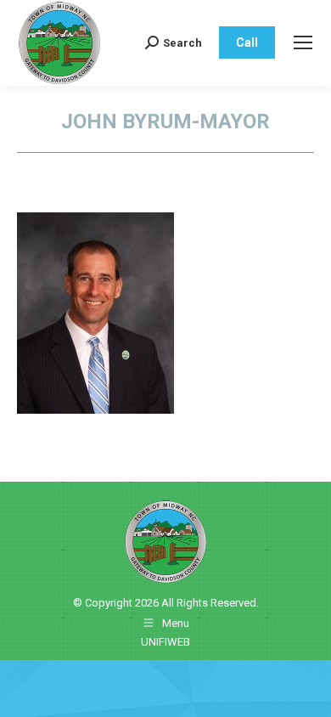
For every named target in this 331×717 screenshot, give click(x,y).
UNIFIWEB (165, 641)
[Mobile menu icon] (303, 42)
